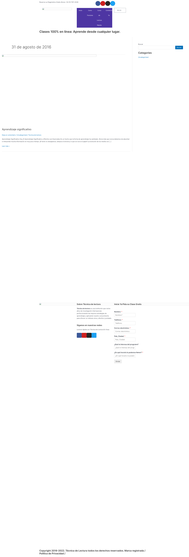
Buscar (140, 44)
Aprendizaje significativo (16, 129)
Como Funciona (90, 13)
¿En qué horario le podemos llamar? (128, 352)
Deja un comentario (9, 135)
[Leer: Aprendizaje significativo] (49, 90)
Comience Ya (109, 13)
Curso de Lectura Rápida (99, 18)
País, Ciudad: (119, 336)
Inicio (80, 10)
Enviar (118, 361)
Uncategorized (22, 135)
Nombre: (118, 312)
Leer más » (6, 146)
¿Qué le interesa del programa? (126, 344)
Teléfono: (118, 320)
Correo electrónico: (122, 328)
